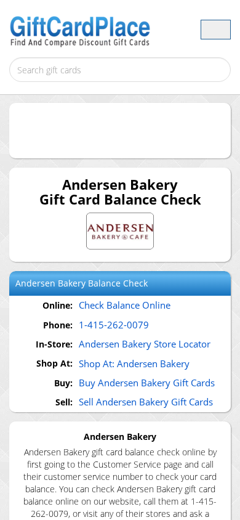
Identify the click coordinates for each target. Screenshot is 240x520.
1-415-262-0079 (114, 325)
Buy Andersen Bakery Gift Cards (147, 382)
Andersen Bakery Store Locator (144, 344)
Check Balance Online (124, 305)
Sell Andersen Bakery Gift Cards (146, 402)
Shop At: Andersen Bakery (134, 363)
